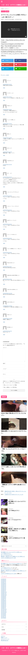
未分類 (7, 75)
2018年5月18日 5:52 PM (7, 195)
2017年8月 (3, 615)
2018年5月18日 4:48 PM (7, 137)
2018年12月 (4, 592)
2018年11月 (3, 593)
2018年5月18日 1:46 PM (7, 96)
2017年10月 (4, 612)
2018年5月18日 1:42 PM (7, 84)
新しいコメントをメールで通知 (10, 385)
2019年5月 (3, 585)
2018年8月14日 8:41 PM (7, 331)
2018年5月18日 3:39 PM (7, 123)
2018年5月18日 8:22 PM (7, 279)
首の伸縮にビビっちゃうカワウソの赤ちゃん (11, 552)
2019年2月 (3, 589)
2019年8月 (3, 580)
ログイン (3, 636)
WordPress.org (4, 640)
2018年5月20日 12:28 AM (7, 318)
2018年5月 (3, 602)
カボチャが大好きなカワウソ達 (16, 538)
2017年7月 (3, 616)
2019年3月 (3, 587)
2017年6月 (3, 617)
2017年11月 (3, 610)
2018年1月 (3, 607)
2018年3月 (3, 605)
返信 (4, 87)
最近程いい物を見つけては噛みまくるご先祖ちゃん (13, 556)
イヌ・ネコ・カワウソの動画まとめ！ (14, 5)
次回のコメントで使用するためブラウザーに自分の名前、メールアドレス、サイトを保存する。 (14, 382)
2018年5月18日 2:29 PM (7, 109)
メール (4, 368)
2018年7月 (3, 599)
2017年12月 (4, 609)
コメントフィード (5, 639)
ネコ (3, 627)
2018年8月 (3, 597)
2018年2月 (3, 606)
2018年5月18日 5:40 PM (7, 177)
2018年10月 (4, 595)
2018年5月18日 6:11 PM (7, 266)
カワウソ (4, 75)
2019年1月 (3, 590)
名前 (4, 363)
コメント (5, 347)
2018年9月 (3, 596)
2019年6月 (3, 583)
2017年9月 (3, 613)
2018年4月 (3, 603)
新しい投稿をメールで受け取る (10, 387)
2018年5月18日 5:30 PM (7, 164)
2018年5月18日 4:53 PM (7, 151)
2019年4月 (3, 586)
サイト (4, 374)
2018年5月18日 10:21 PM (7, 293)
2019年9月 (3, 579)
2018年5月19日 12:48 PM (7, 305)
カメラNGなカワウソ (14, 510)
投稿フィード (4, 637)
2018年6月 (3, 600)
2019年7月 (3, 582)
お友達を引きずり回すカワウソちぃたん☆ (14, 494)
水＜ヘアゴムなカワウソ (14, 519)
